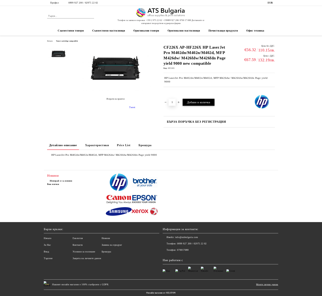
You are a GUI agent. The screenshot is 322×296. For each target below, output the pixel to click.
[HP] (119, 183)
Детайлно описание (63, 145)
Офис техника (255, 30)
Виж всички (53, 184)
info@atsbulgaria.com (186, 237)
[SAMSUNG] (119, 212)
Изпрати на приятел (115, 99)
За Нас (47, 245)
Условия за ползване (84, 251)
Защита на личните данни (87, 258)
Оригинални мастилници (184, 30)
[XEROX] (145, 212)
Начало (50, 41)
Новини (106, 238)
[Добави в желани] (170, 93)
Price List (123, 145)
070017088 (183, 250)
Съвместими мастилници (108, 30)
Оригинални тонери (146, 30)
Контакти (78, 245)
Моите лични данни (267, 284)
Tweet (132, 107)
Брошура (145, 145)
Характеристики (97, 145)
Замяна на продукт (112, 245)
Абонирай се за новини (60, 181)
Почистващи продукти (223, 30)
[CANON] (119, 199)
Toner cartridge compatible (67, 41)
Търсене (48, 258)
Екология (78, 238)
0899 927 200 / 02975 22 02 (83, 3)
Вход (46, 251)
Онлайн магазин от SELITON (161, 293)
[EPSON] (145, 199)
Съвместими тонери (71, 30)
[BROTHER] (145, 183)
